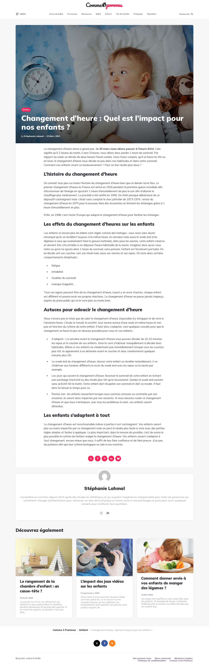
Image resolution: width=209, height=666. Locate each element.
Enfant (108, 14)
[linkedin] (111, 458)
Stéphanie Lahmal (34, 136)
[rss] (112, 643)
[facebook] (98, 458)
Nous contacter (163, 658)
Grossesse (72, 14)
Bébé (98, 14)
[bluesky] (118, 458)
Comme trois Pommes (181, 660)
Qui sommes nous (142, 658)
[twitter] (97, 643)
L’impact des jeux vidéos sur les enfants (102, 584)
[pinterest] (104, 458)
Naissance (86, 14)
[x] (91, 458)
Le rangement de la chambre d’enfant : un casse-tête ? (39, 586)
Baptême (151, 14)
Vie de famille (122, 14)
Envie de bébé (56, 14)
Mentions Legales (184, 658)
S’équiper (138, 14)
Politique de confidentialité (152, 660)
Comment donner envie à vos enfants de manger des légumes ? (163, 583)
